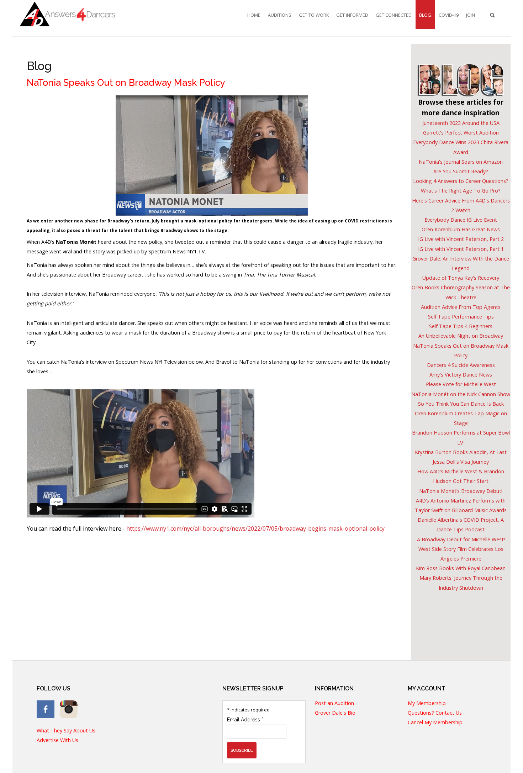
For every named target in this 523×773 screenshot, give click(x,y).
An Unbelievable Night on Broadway (460, 335)
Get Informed (352, 15)
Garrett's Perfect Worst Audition (461, 132)
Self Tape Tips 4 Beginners (460, 326)
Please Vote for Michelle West (461, 384)
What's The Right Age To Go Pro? (461, 190)
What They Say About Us (66, 731)
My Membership (427, 703)
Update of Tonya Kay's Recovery (460, 277)
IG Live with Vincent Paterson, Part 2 (461, 239)
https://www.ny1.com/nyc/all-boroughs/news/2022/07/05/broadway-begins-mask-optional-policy (255, 528)
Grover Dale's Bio (335, 713)
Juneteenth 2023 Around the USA (461, 123)
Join (470, 15)
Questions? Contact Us (435, 713)
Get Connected (394, 15)
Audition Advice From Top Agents (461, 307)
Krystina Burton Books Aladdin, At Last (461, 452)
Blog (425, 15)
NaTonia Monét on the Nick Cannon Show (460, 394)
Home (253, 15)
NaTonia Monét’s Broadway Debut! (460, 491)
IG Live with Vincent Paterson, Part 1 (461, 249)
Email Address (245, 719)
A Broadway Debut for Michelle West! (461, 539)
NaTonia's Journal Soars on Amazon (461, 161)
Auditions (279, 15)
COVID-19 (449, 15)
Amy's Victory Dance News (460, 374)
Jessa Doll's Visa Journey (461, 461)
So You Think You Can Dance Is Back (461, 403)
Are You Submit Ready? (460, 171)
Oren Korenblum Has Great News (461, 229)
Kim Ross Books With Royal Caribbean (461, 568)
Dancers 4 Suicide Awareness (461, 365)
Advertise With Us (57, 740)
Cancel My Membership (435, 723)
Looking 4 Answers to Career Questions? (460, 181)
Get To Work (314, 15)
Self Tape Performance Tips (461, 316)
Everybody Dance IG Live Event (460, 219)
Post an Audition (334, 703)
